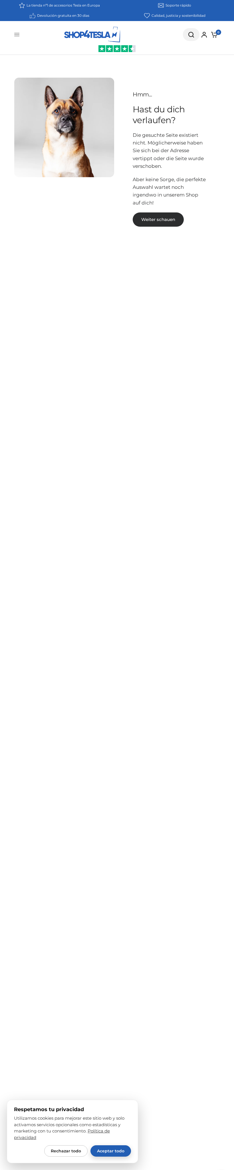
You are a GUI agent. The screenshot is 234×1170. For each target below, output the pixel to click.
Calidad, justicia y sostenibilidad (178, 15)
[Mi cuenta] (204, 34)
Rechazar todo (66, 1151)
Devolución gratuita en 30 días (63, 15)
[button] (158, 219)
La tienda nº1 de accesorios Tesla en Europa (63, 5)
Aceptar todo (110, 1151)
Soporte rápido (178, 5)
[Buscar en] (191, 34)
